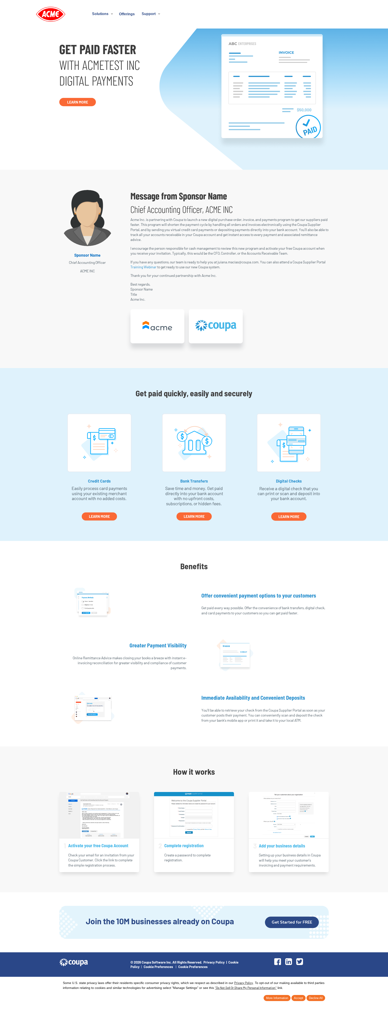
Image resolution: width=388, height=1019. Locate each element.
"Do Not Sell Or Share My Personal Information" (246, 988)
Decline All (316, 998)
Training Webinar (143, 267)
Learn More (77, 102)
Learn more (288, 516)
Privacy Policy (214, 962)
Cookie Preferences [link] (158, 967)
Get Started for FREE (292, 922)
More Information (277, 998)
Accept (298, 998)
